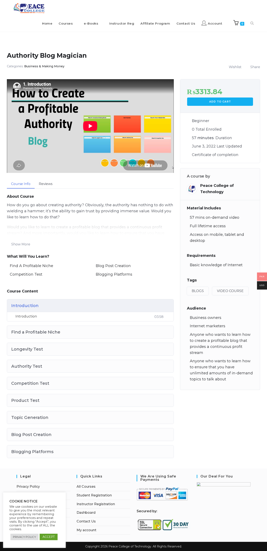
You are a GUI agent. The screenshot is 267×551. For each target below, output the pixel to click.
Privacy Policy (28, 487)
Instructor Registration (96, 504)
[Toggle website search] (252, 23)
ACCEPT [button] (49, 537)
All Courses (86, 487)
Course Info (20, 184)
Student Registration (94, 495)
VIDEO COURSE (230, 291)
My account (86, 530)
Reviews (45, 184)
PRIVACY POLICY (24, 537)
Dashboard (86, 513)
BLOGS (198, 291)
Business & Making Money (44, 66)
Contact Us (86, 521)
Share (255, 67)
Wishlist (235, 67)
